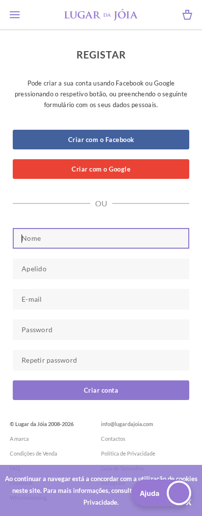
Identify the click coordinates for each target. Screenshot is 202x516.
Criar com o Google (101, 169)
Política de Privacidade (128, 453)
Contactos (113, 438)
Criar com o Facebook (101, 139)
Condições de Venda (33, 453)
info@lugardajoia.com (127, 424)
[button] (161, 493)
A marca (19, 438)
